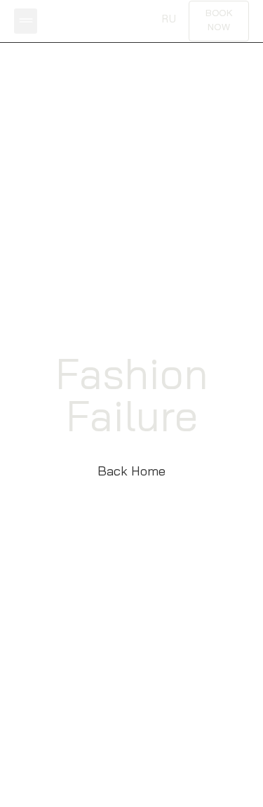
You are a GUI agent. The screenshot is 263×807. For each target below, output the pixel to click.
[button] (25, 21)
